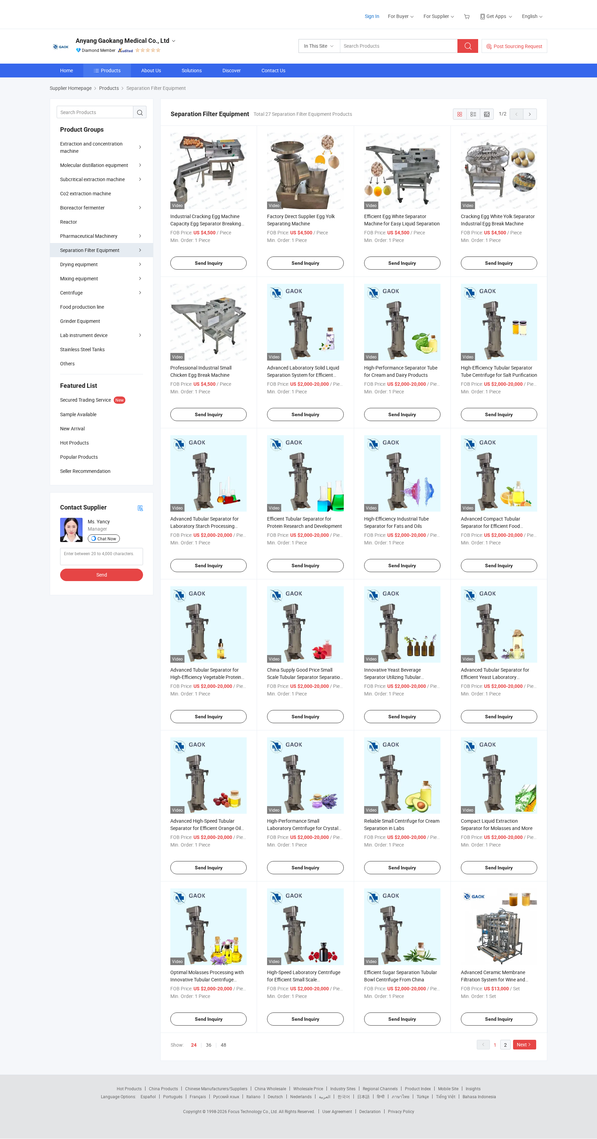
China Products (163, 1088)
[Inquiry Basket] (467, 16)
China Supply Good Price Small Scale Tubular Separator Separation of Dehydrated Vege (305, 677)
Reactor (68, 221)
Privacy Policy (401, 1111)
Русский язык (226, 1096)
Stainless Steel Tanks (82, 349)
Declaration (370, 1111)
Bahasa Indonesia (479, 1096)
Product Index (418, 1088)
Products (111, 70)
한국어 (344, 1096)
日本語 (363, 1096)
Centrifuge (71, 292)
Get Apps (496, 16)
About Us (151, 70)
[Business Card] (140, 507)
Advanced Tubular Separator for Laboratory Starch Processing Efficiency (204, 525)
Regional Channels (380, 1088)
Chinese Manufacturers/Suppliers (216, 1088)
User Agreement (337, 1111)
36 (208, 1045)
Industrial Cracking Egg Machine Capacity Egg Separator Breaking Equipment (205, 223)
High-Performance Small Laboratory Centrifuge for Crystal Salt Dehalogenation (302, 828)
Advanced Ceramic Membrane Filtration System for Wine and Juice (493, 979)
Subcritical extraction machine (92, 179)
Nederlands (301, 1096)
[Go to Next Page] (530, 114)
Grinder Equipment (80, 321)
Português (172, 1096)
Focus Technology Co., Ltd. (253, 1111)
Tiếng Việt (445, 1096)
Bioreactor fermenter (82, 207)
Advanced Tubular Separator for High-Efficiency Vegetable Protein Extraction (205, 677)
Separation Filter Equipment (90, 250)
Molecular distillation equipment (94, 165)
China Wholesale (270, 1088)
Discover (231, 70)
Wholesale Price (308, 1088)
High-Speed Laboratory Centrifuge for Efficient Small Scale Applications (303, 979)
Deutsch (275, 1096)
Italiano (253, 1096)
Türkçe (423, 1096)
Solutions (192, 70)
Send (101, 574)
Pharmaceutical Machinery (88, 236)
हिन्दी (381, 1096)
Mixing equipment (79, 278)
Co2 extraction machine (85, 193)
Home (66, 70)
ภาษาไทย (400, 1096)
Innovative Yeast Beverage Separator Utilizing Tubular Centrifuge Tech (392, 677)
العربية (324, 1096)
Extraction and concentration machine (91, 147)
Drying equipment (79, 264)
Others (67, 363)
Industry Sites (343, 1088)
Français (198, 1096)
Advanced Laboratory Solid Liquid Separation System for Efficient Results (303, 374)
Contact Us (273, 70)
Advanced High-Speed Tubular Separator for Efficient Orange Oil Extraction (205, 828)
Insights (473, 1088)
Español (148, 1096)
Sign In (372, 16)
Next (522, 1044)
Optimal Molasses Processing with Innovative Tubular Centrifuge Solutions (207, 979)
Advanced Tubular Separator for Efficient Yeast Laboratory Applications (495, 677)
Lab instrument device (83, 335)
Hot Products (129, 1088)
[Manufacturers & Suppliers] (94, 14)
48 (223, 1045)
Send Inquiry (208, 263)
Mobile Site (448, 1088)
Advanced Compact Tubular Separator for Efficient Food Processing (490, 525)
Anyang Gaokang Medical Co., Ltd (122, 40)
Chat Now (106, 538)
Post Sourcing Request (518, 46)
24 (194, 1045)
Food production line (82, 307)
